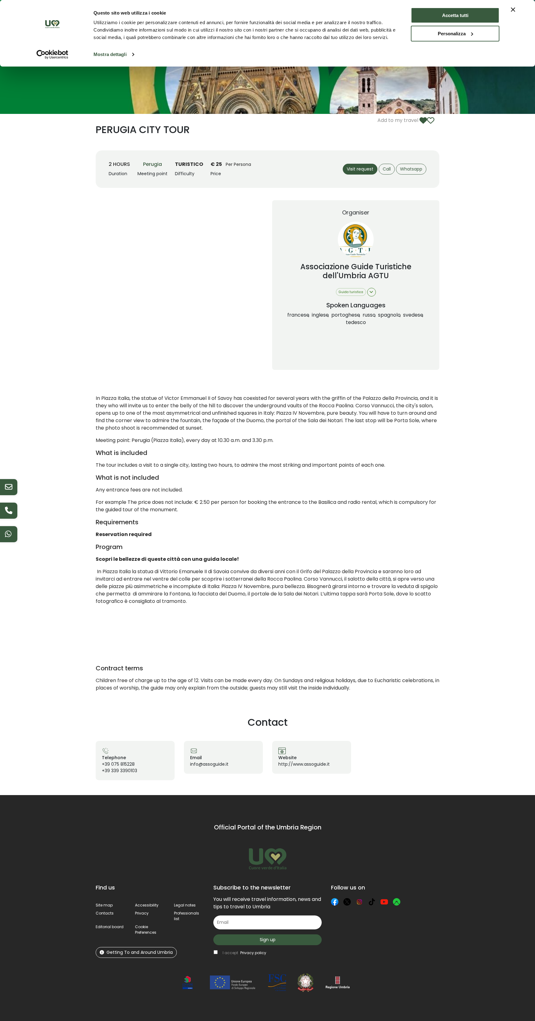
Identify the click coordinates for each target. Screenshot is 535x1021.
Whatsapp (411, 169)
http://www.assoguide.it (304, 764)
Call (387, 169)
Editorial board (110, 926)
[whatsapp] (8, 534)
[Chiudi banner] (513, 9)
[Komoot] (396, 902)
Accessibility (147, 905)
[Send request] (8, 487)
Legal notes (185, 905)
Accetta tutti (455, 15)
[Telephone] (8, 511)
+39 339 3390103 (119, 771)
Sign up (268, 940)
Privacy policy (253, 952)
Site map (104, 905)
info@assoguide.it (209, 764)
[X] (347, 902)
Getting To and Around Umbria (140, 952)
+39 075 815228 (118, 764)
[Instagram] (359, 902)
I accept (244, 952)
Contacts (105, 913)
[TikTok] (372, 902)
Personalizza (452, 33)
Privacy (142, 913)
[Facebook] (334, 902)
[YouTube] (384, 902)
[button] (145, 929)
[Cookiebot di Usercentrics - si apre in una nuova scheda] (52, 54)
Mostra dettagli (110, 54)
